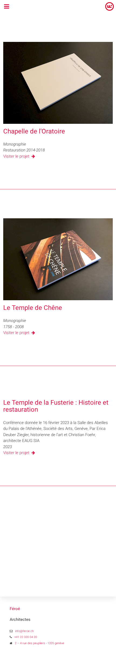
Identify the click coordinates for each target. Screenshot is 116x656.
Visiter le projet (16, 156)
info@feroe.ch (24, 631)
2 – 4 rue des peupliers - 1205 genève (39, 643)
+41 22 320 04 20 (25, 637)
